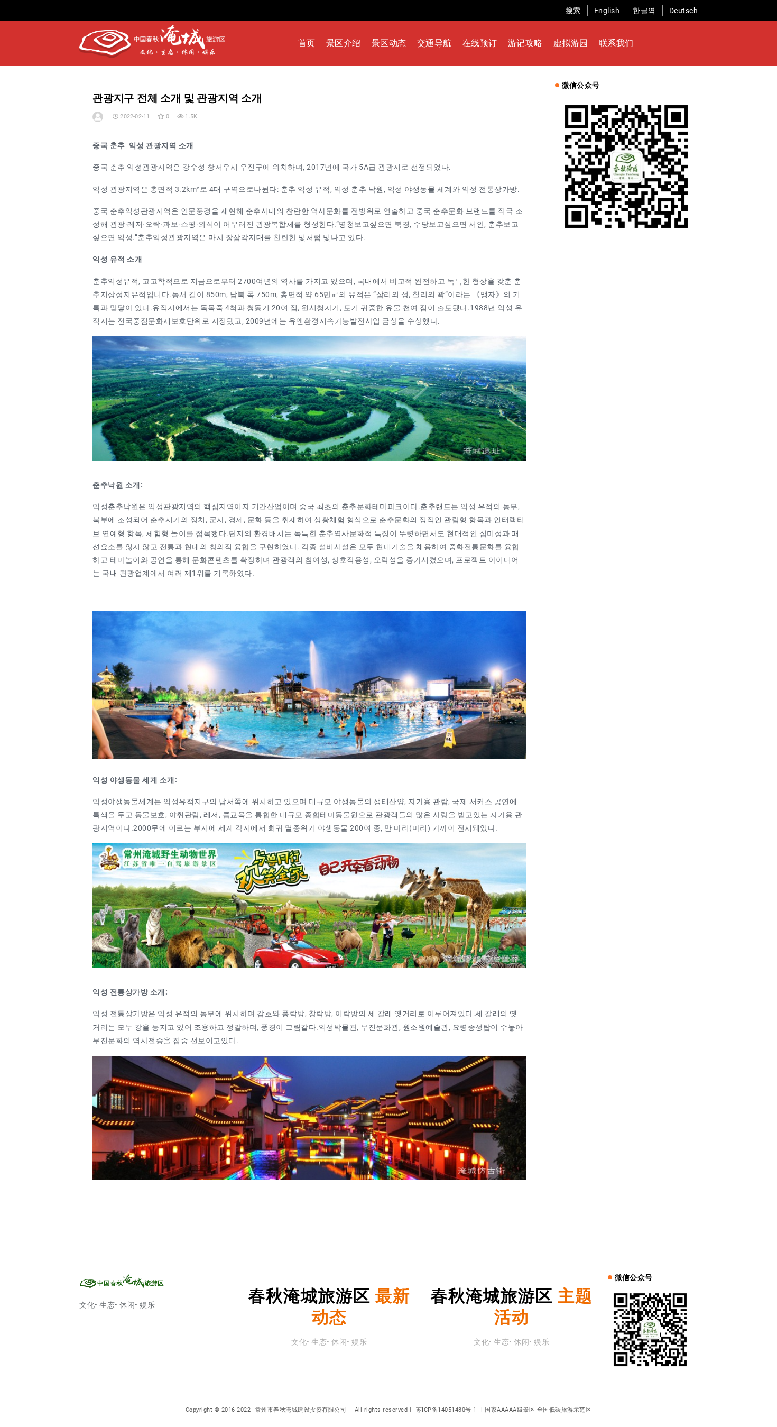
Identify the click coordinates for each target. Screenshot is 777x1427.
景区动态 (389, 43)
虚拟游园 (570, 43)
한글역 (644, 10)
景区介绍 (343, 43)
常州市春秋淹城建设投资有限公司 (301, 1409)
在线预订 (479, 43)
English (607, 10)
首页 (307, 43)
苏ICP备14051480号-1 (446, 1409)
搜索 (573, 10)
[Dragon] (98, 117)
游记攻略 (525, 43)
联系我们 (616, 43)
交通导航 (434, 43)
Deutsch (683, 10)
